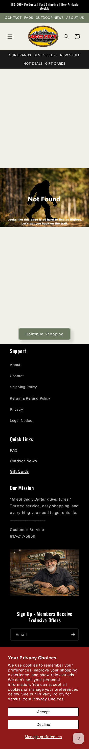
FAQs (28, 18)
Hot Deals (33, 63)
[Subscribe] (72, 634)
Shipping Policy (23, 387)
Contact (13, 18)
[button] (9, 36)
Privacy (16, 409)
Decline (43, 724)
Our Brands (20, 55)
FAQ (13, 450)
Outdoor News (50, 18)
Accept (43, 711)
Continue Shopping (44, 334)
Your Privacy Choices (43, 699)
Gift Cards (55, 63)
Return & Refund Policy (30, 398)
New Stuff (70, 55)
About (15, 365)
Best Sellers (46, 55)
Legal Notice (21, 420)
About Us (75, 18)
